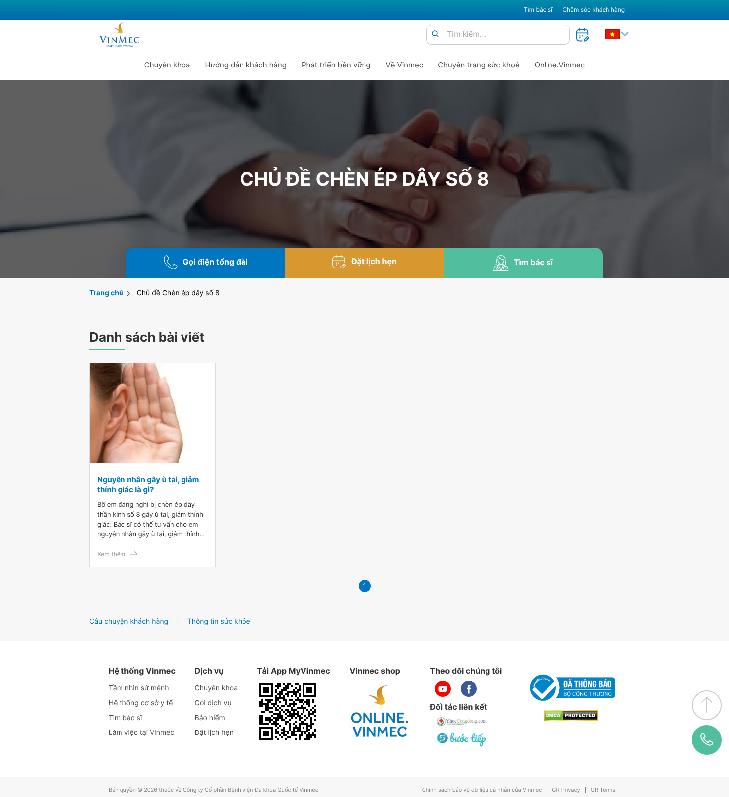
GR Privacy (566, 790)
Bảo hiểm (210, 718)
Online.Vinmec (560, 64)
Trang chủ (106, 293)
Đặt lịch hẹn (214, 733)
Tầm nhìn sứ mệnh (139, 688)
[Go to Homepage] (119, 34)
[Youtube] (443, 689)
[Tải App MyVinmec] (287, 711)
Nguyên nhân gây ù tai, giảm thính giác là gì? (148, 484)
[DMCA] (571, 715)
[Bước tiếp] (462, 739)
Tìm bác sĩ (538, 9)
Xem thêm (111, 554)
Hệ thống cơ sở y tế (141, 703)
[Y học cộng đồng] (462, 722)
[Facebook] (469, 689)
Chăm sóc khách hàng (593, 9)
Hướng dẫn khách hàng (246, 64)
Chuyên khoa (167, 64)
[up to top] (707, 705)
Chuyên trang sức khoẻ (478, 64)
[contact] (706, 740)
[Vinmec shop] (380, 711)
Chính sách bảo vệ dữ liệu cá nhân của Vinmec (482, 790)
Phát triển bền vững (336, 64)
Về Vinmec (405, 64)
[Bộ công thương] (570, 688)
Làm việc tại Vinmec (141, 733)
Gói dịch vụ (213, 703)
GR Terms (603, 790)
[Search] (435, 34)
